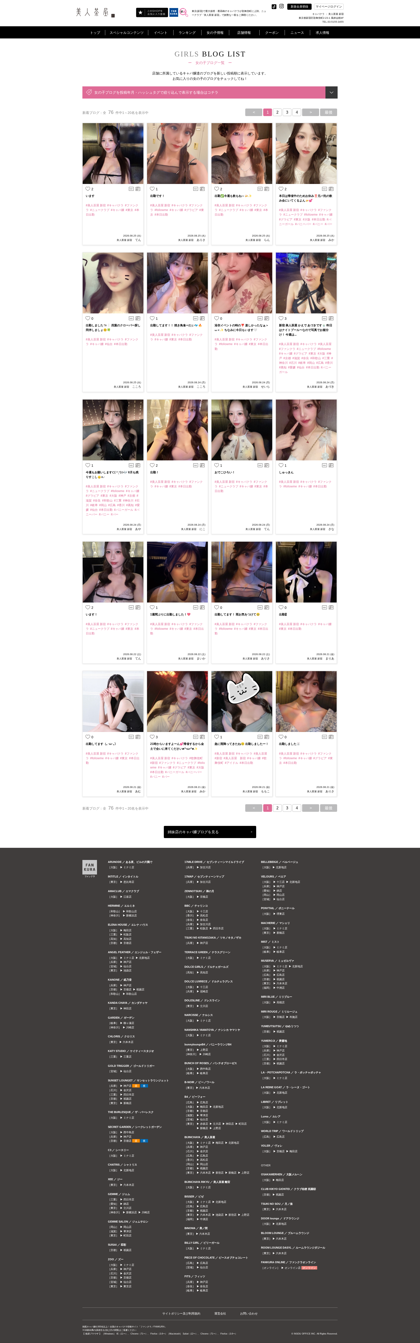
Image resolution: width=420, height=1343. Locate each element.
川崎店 (130, 1027)
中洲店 (204, 1219)
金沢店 (127, 1090)
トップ (95, 33)
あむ (137, 791)
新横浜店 (131, 915)
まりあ (329, 658)
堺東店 (281, 913)
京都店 (127, 942)
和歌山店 (131, 911)
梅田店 (127, 930)
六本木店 (128, 1042)
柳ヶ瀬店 (128, 1023)
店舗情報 (244, 33)
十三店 (204, 911)
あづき (329, 386)
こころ (136, 386)
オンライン (309, 1267)
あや (137, 529)
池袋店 (127, 970)
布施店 (293, 1016)
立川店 (127, 1207)
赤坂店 (204, 1123)
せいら (265, 386)
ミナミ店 (128, 867)
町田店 (127, 1235)
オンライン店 (293, 1267)
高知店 (127, 938)
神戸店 (127, 961)
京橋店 (204, 896)
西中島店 (128, 1132)
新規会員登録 (299, 6)
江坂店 (127, 896)
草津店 (127, 1231)
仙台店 (127, 966)
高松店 (204, 915)
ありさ (200, 240)
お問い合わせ (249, 1313)
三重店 (127, 1056)
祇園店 (140, 989)
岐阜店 (204, 1073)
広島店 (204, 1102)
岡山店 (127, 1226)
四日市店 (128, 1094)
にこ (202, 529)
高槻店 (281, 1002)
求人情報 (322, 33)
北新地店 (144, 957)
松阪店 (127, 934)
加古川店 (205, 867)
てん (137, 240)
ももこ (265, 791)
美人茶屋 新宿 (124, 240)
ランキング (187, 33)
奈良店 (204, 919)
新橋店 (127, 1103)
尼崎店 (204, 991)
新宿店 (220, 1172)
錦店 (126, 1203)
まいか (200, 658)
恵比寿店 (128, 881)
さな (331, 529)
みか (331, 240)
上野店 (204, 1049)
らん (266, 240)
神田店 (127, 1008)
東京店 (127, 1286)
